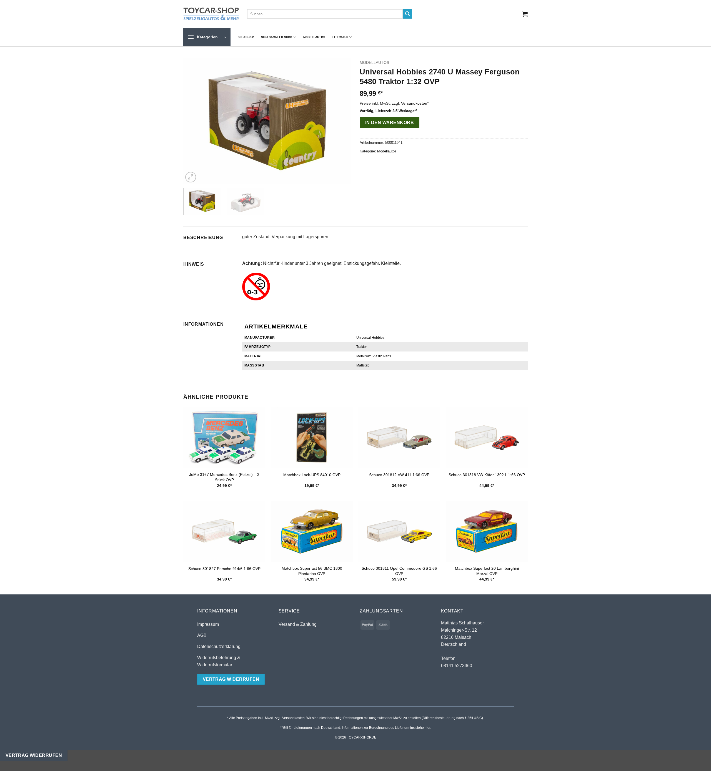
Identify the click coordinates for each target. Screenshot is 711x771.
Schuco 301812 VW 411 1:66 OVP (399, 475)
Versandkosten (414, 103)
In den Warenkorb (389, 122)
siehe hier (422, 728)
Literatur (340, 37)
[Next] (341, 121)
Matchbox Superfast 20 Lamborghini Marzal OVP (487, 571)
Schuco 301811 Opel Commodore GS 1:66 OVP (399, 571)
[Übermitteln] (407, 14)
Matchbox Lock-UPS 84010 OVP (312, 475)
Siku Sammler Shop (276, 37)
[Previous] (194, 121)
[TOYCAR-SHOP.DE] (211, 14)
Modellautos (314, 37)
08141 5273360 (456, 665)
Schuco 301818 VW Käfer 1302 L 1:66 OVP (487, 475)
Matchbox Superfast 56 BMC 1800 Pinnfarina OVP (312, 571)
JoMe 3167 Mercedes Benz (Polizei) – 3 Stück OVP (224, 477)
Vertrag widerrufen (34, 755)
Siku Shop (246, 37)
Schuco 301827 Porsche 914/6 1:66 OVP (224, 568)
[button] (525, 14)
